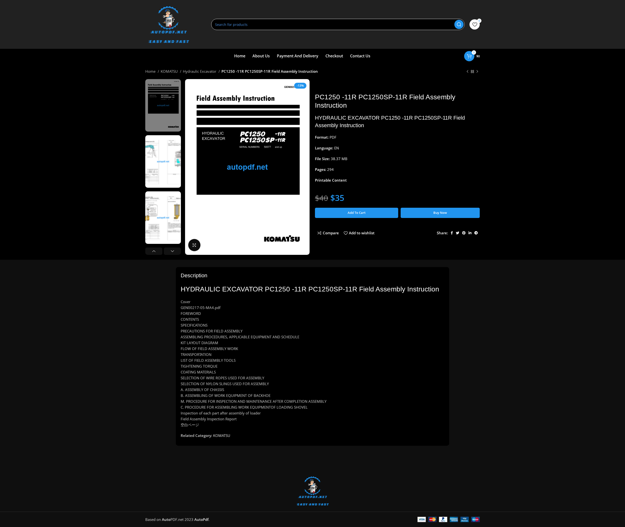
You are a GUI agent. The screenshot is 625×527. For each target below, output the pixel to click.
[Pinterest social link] (464, 233)
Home (150, 71)
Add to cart (356, 212)
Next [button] (172, 251)
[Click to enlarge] (194, 245)
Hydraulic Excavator (200, 71)
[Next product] (477, 71)
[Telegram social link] (476, 233)
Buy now (440, 212)
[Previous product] (467, 71)
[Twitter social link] (457, 233)
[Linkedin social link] (470, 233)
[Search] (459, 24)
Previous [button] (153, 251)
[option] (163, 105)
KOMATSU (170, 71)
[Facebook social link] (451, 233)
